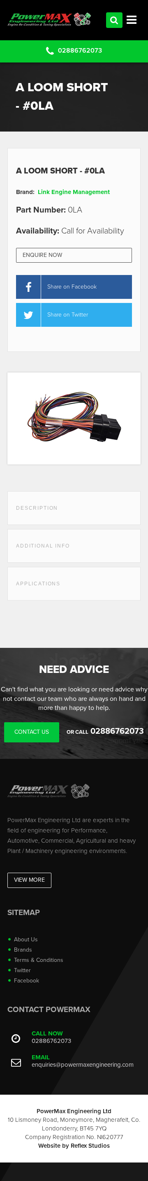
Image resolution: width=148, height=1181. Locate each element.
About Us (26, 939)
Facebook (26, 980)
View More (29, 879)
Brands (23, 949)
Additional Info (43, 546)
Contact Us (31, 731)
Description (37, 508)
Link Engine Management (74, 192)
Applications (38, 584)
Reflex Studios (90, 1145)
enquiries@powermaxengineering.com (83, 1064)
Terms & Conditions (38, 960)
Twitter (22, 970)
